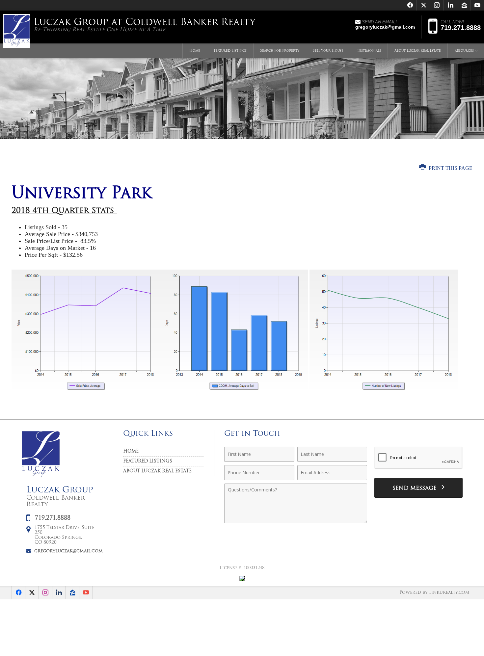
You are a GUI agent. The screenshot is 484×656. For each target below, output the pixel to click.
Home (194, 51)
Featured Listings (230, 51)
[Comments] (295, 521)
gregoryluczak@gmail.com (68, 551)
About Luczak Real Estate (417, 51)
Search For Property (279, 51)
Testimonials (369, 51)
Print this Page (449, 168)
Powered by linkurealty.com (434, 592)
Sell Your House (328, 51)
